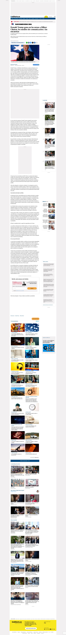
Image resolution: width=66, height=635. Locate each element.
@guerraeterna (13, 491)
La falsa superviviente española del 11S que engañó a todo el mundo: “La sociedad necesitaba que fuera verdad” (32, 602)
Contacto (29, 633)
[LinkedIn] (35, 42)
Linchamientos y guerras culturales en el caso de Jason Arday (31, 503)
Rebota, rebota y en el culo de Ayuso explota (17, 503)
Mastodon (42, 633)
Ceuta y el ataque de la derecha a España (31, 515)
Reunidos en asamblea (29, 487)
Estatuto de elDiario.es (46, 337)
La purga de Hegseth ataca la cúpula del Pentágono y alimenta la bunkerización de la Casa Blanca (32, 573)
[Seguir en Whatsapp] (53, 629)
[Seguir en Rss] (54, 629)
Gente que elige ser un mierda (31, 474)
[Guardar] (36, 42)
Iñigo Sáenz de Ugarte (14, 64)
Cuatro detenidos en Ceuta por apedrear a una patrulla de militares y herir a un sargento (50, 167)
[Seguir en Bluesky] (44, 629)
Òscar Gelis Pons (13, 533)
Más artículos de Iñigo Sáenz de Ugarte (17, 490)
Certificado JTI (38, 633)
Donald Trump (17, 315)
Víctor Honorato (13, 477)
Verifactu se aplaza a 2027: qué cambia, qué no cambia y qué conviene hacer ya (45, 221)
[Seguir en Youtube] (50, 629)
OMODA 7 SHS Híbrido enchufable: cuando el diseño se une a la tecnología (45, 215)
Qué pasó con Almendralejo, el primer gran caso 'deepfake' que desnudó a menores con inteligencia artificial (17, 602)
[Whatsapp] (27, 42)
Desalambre (36, 18)
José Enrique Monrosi (28, 534)
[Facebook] (29, 42)
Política (12, 18)
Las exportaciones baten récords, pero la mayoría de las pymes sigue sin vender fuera (45, 227)
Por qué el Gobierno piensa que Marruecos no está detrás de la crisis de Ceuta (17, 475)
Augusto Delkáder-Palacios (29, 547)
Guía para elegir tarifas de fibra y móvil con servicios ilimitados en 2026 (45, 204)
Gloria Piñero (12, 575)
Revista (32, 633)
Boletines (35, 633)
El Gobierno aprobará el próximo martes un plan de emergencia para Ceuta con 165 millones (48, 275)
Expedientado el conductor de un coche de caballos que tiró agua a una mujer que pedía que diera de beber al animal (50, 110)
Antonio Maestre (27, 475)
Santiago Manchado (13, 604)
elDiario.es (26, 587)
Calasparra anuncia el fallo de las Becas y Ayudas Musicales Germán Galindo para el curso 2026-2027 (48, 265)
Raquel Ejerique (19, 604)
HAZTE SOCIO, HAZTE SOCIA (31, 628)
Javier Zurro (27, 604)
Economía (20, 18)
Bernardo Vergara (13, 488)
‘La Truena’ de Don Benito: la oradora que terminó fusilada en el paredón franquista (48, 290)
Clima (30, 18)
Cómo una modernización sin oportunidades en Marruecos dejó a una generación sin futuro (31, 545)
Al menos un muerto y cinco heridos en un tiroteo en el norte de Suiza (32, 586)
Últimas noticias (45, 261)
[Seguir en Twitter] (45, 629)
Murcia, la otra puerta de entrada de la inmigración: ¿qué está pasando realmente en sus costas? (17, 573)
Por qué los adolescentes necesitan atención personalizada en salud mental (45, 210)
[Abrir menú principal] (54, 16)
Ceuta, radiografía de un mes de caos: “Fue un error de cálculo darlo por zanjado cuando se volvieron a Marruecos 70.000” (32, 532)
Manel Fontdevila (27, 488)
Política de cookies (24, 633)
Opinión (24, 18)
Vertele (40, 18)
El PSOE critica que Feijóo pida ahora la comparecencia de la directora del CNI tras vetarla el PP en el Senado (50, 146)
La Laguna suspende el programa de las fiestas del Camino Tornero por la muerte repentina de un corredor (48, 295)
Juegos (43, 18)
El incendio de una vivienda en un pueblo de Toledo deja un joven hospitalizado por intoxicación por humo (48, 300)
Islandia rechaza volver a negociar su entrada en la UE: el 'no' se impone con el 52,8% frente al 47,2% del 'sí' (36, 21)
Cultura (27, 18)
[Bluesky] (31, 42)
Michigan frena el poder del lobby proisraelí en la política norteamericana (17, 515)
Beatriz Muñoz (13, 549)
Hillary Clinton (22, 315)
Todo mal (12, 487)
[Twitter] (33, 42)
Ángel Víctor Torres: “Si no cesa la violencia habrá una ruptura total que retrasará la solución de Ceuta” (17, 560)
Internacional (16, 18)
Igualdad (33, 18)
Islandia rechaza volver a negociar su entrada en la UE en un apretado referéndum (17, 531)
